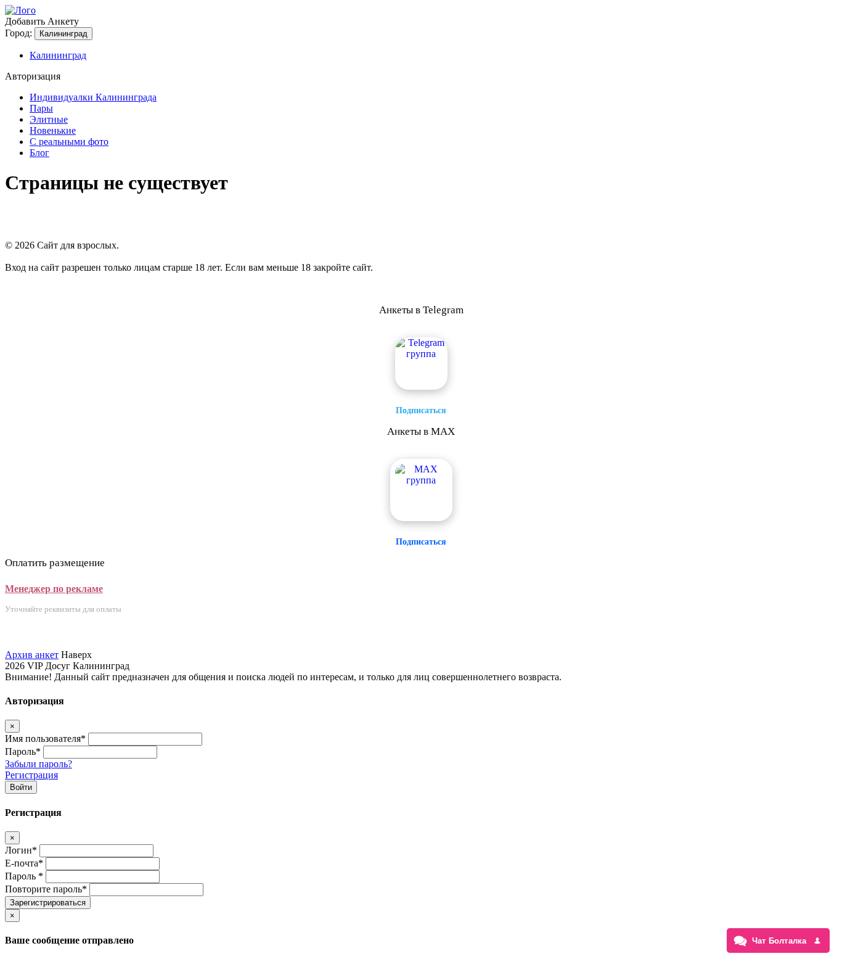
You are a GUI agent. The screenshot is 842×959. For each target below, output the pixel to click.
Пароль (23, 751)
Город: (18, 33)
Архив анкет (32, 654)
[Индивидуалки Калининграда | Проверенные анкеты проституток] (20, 10)
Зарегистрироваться (48, 902)
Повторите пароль (46, 889)
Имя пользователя (45, 738)
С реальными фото (69, 141)
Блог (39, 152)
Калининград (63, 33)
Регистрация (31, 775)
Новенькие (53, 130)
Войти (21, 787)
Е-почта (24, 863)
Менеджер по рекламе (54, 588)
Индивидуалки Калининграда (93, 97)
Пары (41, 108)
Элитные (49, 119)
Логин (21, 850)
